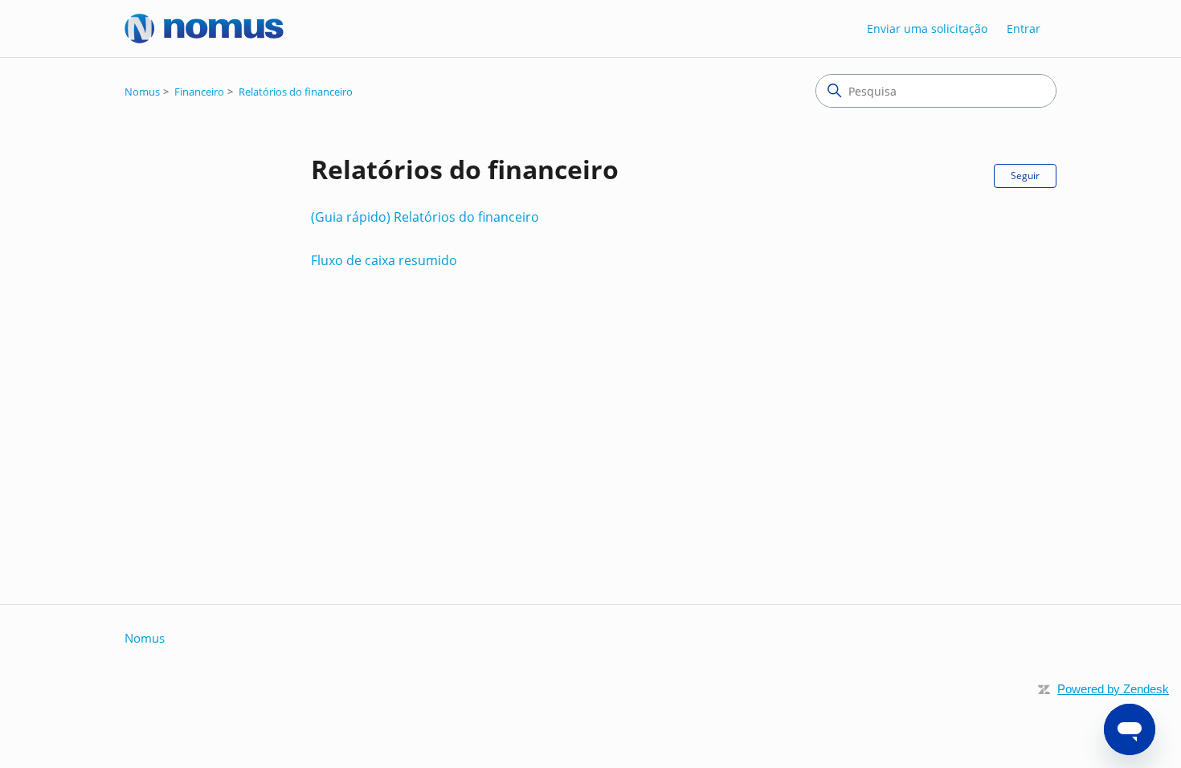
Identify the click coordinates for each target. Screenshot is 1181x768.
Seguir (1025, 175)
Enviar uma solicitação (927, 28)
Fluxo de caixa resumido (384, 260)
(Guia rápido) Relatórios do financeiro (425, 217)
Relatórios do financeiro (296, 91)
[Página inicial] (204, 28)
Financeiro (199, 91)
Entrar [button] (1023, 28)
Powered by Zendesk (1113, 689)
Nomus (142, 91)
